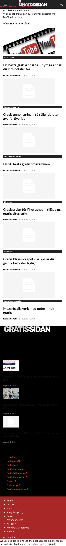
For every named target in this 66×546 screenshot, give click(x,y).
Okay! (52, 544)
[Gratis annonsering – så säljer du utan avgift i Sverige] (33, 91)
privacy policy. (43, 544)
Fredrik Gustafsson (11, 75)
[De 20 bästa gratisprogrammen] (33, 140)
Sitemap (11, 531)
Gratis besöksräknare (12, 156)
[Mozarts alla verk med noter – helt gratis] (33, 285)
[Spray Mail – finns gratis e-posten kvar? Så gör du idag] (33, 365)
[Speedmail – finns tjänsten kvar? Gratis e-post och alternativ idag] (33, 422)
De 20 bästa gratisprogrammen (26, 164)
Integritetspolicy (15, 512)
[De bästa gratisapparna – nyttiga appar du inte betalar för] (33, 41)
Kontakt (11, 508)
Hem (19, 17)
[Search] (61, 4)
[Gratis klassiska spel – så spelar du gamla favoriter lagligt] (33, 235)
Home (10, 500)
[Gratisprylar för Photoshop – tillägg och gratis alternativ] (33, 186)
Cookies (11, 516)
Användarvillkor (15, 520)
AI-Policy (11, 523)
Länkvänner (8, 202)
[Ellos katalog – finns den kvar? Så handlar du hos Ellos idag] (33, 393)
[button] (5, 4)
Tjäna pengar (9, 57)
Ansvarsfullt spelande (18, 527)
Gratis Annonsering (11, 107)
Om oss (10, 504)
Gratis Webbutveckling (13, 301)
